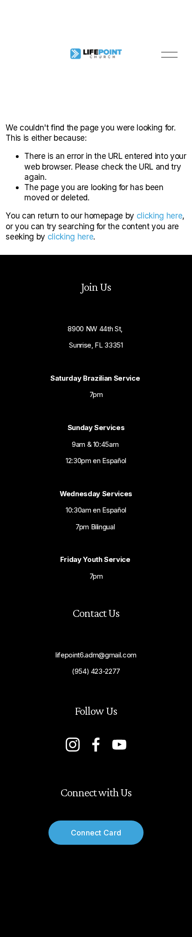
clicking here (160, 215)
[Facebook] (96, 744)
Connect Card (96, 832)
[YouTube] (119, 744)
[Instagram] (72, 744)
